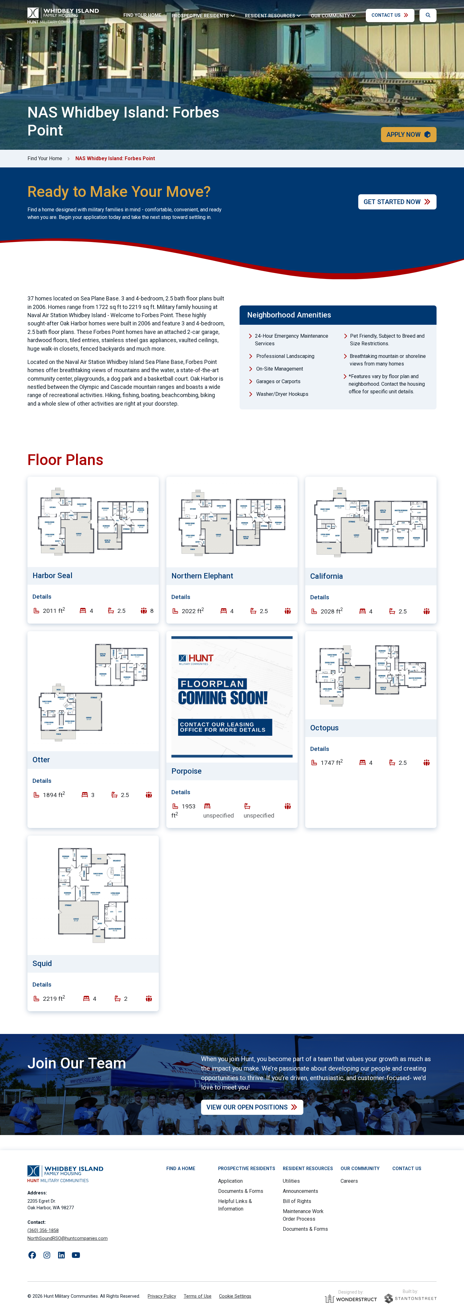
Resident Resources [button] (270, 15)
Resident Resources (308, 1168)
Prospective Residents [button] (200, 15)
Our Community (360, 1168)
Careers (349, 1181)
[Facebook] (32, 1255)
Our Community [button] (330, 15)
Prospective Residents (246, 1168)
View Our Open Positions (247, 1107)
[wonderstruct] (351, 1298)
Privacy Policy (162, 1296)
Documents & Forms (240, 1191)
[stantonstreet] (410, 1298)
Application (230, 1181)
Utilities (291, 1181)
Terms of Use (197, 1296)
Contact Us (386, 15)
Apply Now (403, 134)
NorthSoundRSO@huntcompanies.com (67, 1238)
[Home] (63, 15)
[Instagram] (46, 1255)
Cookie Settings (235, 1296)
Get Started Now (392, 202)
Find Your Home (142, 15)
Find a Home (180, 1168)
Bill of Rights (297, 1201)
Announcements (300, 1191)
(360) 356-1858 (43, 1230)
